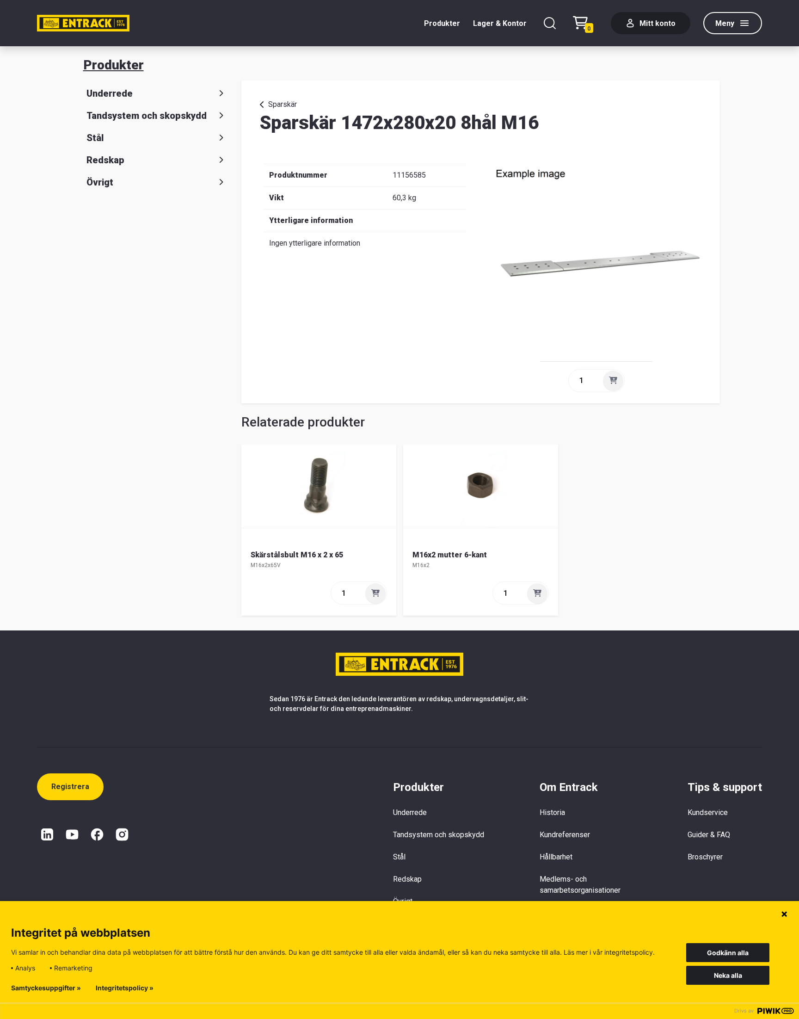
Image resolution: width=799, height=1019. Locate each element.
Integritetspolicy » (125, 988)
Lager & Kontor (500, 23)
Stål (95, 137)
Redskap (105, 160)
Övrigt (99, 182)
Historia (552, 812)
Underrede (109, 93)
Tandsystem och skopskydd (146, 115)
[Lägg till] (613, 381)
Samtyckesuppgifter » (46, 988)
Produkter (442, 23)
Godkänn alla (728, 953)
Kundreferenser (565, 834)
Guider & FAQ (709, 834)
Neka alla (728, 975)
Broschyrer (705, 856)
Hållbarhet (556, 856)
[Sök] (550, 23)
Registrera (70, 786)
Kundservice (708, 812)
